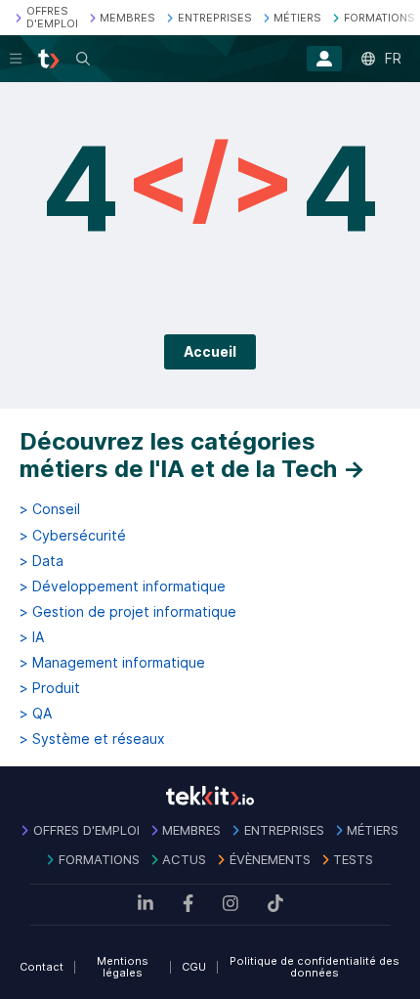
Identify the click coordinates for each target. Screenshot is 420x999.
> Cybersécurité (73, 535)
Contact (41, 967)
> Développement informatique (123, 586)
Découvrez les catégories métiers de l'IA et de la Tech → (192, 455)
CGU (194, 967)
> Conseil (50, 509)
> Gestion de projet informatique (128, 612)
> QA (36, 713)
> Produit (50, 688)
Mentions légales (122, 967)
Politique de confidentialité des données (314, 967)
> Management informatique (112, 663)
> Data (41, 561)
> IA (32, 637)
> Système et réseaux (92, 739)
